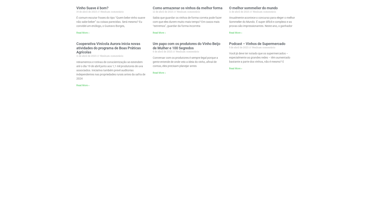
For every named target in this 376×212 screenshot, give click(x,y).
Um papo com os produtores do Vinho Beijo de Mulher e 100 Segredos (186, 46)
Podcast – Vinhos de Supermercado (257, 44)
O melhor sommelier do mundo (253, 8)
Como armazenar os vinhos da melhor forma (187, 8)
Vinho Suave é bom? (92, 8)
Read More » (82, 32)
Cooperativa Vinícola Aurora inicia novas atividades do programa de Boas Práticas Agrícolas (108, 48)
